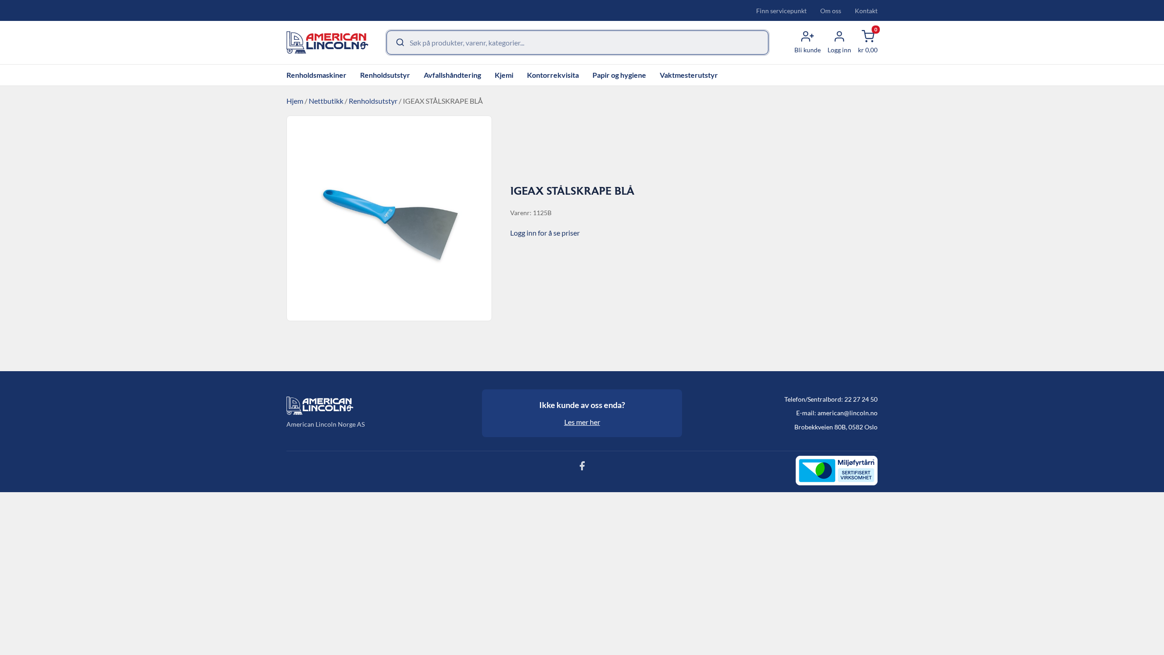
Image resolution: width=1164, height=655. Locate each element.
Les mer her (582, 422)
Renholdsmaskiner (316, 75)
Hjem (294, 100)
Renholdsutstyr (385, 75)
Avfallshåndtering (452, 75)
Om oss (830, 11)
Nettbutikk (326, 100)
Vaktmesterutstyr (689, 75)
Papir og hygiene (619, 75)
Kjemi (504, 75)
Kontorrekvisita (553, 75)
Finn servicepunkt (781, 11)
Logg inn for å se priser (545, 232)
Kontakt (866, 11)
